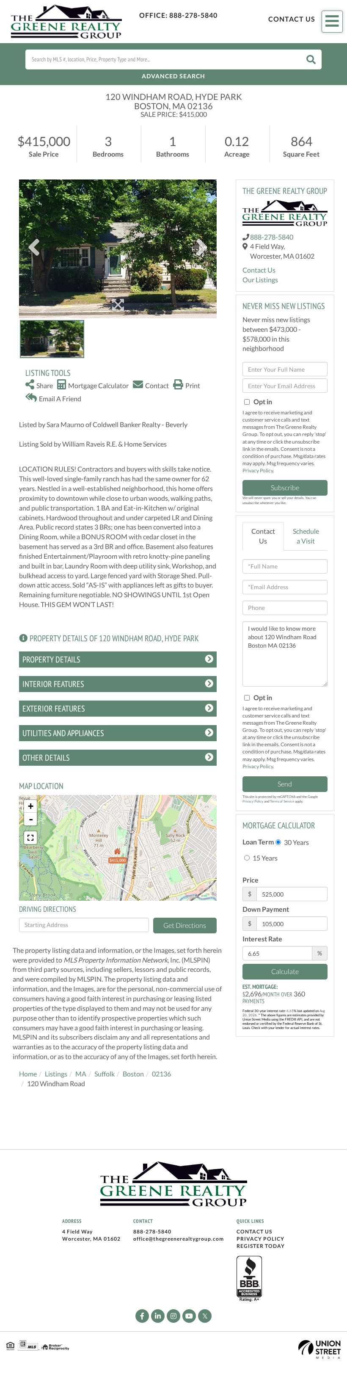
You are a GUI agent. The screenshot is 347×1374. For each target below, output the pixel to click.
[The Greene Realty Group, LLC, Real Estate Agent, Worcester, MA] (249, 1279)
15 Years (264, 858)
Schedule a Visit (306, 536)
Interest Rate (262, 939)
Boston (133, 1074)
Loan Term (258, 842)
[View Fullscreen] (30, 837)
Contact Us (291, 19)
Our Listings (260, 280)
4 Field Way (77, 1231)
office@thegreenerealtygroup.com (178, 1239)
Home (28, 1074)
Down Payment (265, 909)
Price (250, 880)
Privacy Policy (257, 470)
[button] (311, 59)
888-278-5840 (193, 15)
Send (285, 784)
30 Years (296, 842)
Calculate (285, 971)
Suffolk (104, 1074)
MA (80, 1074)
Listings (56, 1074)
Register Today (261, 1246)
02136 (161, 1074)
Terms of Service (282, 801)
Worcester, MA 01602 (91, 1239)
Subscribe (285, 487)
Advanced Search (173, 76)
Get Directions (184, 925)
